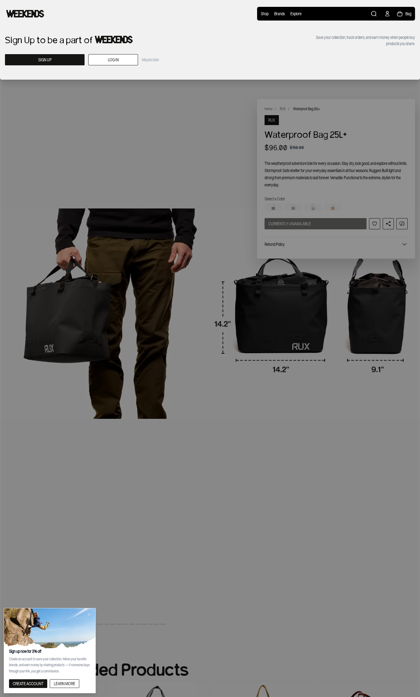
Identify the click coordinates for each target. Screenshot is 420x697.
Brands (279, 13)
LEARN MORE (64, 683)
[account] (387, 13)
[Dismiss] (89, 614)
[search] (374, 13)
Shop (265, 13)
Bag (408, 13)
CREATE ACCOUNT (28, 683)
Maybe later (150, 59)
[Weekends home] (25, 13)
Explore (296, 13)
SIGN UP (45, 59)
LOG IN (113, 59)
